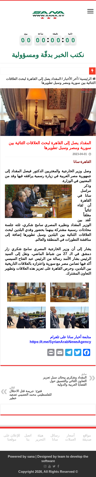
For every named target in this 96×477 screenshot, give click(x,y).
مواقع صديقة (87, 437)
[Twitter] (54, 466)
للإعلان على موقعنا (12, 437)
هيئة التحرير (40, 437)
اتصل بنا (27, 437)
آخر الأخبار (70, 79)
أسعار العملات (70, 437)
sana (31, 456)
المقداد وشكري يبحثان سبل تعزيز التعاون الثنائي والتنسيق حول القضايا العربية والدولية (65, 379)
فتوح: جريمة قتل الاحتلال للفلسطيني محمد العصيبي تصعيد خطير (30, 393)
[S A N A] (48, 15)
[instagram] (45, 466)
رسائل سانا (54, 437)
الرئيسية (86, 79)
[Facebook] (58, 466)
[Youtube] (49, 466)
